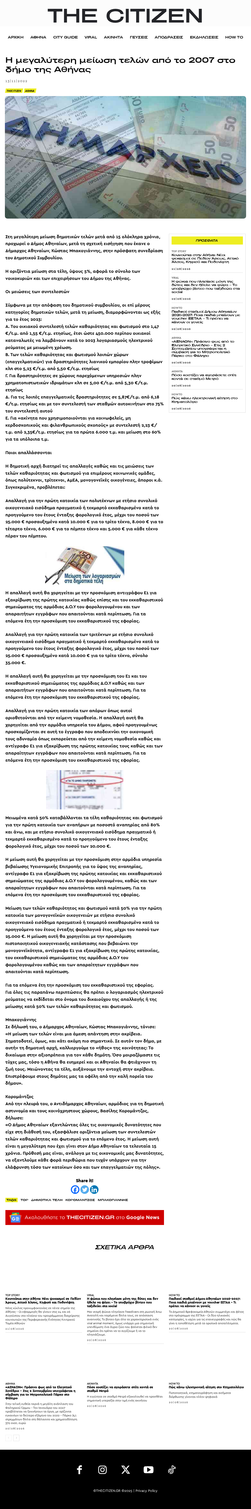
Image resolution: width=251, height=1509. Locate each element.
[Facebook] (75, 1189)
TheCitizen (14, 91)
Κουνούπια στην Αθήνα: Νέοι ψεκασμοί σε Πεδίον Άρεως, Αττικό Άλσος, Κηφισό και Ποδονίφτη (205, 258)
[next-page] (16, 1438)
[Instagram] (102, 1471)
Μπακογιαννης (113, 1200)
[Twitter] (84, 1189)
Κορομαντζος (80, 1200)
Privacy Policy (147, 1491)
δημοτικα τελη (47, 1200)
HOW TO (177, 308)
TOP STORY (179, 251)
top (24, 1200)
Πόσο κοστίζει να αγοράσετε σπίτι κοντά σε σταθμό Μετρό (204, 377)
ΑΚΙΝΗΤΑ (177, 371)
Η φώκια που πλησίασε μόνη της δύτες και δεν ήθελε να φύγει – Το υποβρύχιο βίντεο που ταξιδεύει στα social (206, 286)
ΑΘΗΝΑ (29, 91)
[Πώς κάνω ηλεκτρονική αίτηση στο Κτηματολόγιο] (207, 1363)
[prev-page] (8, 1438)
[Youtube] (148, 1471)
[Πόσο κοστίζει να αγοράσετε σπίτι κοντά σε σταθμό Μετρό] (125, 1363)
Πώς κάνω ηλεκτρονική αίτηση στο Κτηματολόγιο (205, 400)
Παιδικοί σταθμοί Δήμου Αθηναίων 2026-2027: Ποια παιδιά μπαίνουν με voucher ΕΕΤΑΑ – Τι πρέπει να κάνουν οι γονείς (206, 316)
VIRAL (175, 277)
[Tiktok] (171, 1471)
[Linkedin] (94, 1189)
